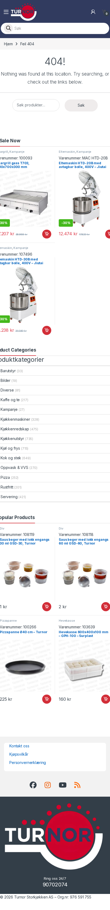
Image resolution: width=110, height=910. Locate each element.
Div (61, 528)
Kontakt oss (19, 746)
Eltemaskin (67, 152)
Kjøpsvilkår (18, 754)
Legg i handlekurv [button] (41, 234)
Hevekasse (67, 620)
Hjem (8, 44)
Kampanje (16, 152)
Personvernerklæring (27, 762)
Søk (81, 105)
